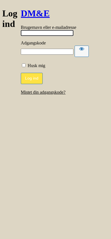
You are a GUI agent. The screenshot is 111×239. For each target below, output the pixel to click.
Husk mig (36, 65)
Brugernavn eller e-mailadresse (48, 27)
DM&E (35, 13)
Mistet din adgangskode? (43, 92)
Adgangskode (33, 42)
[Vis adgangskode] (82, 51)
